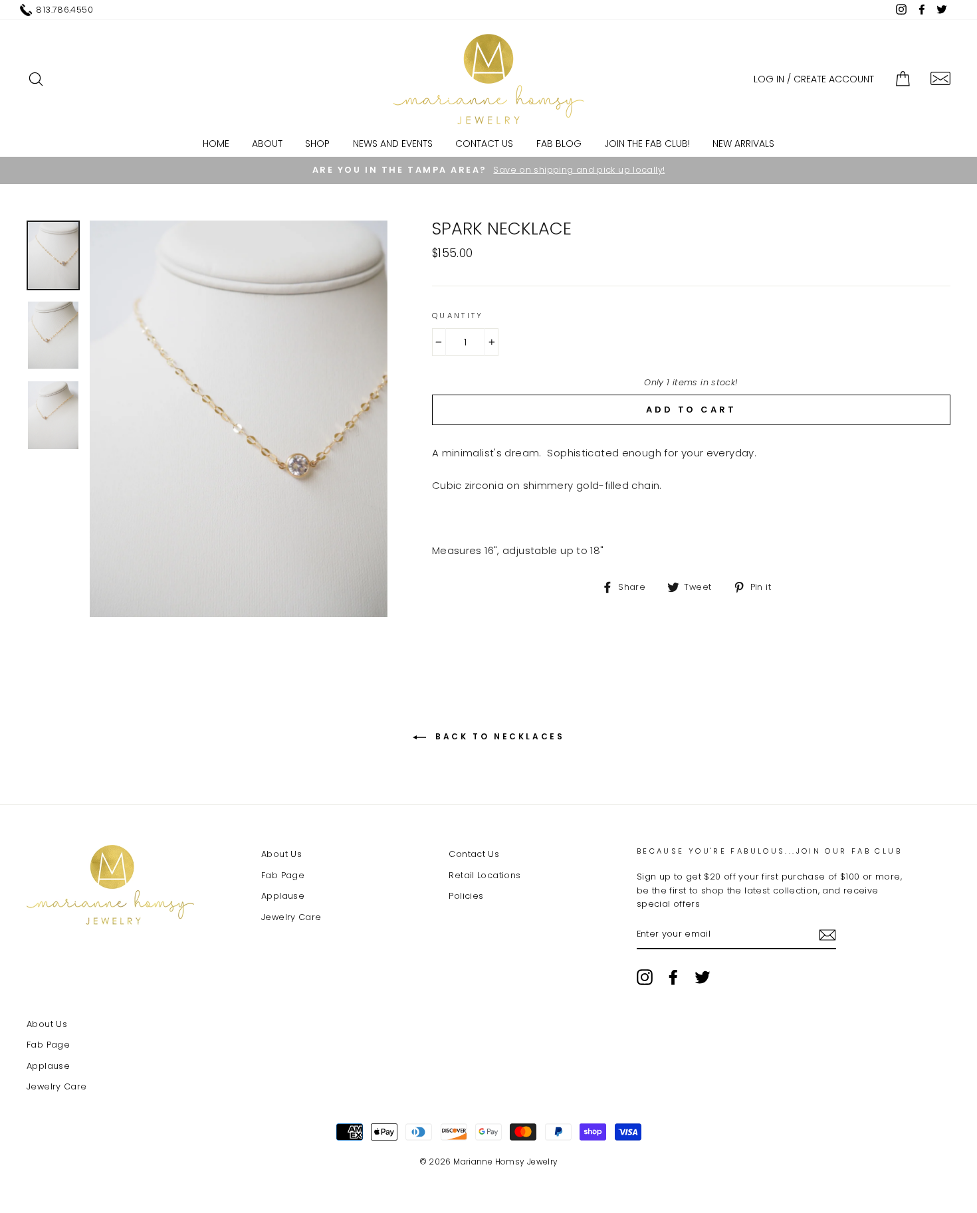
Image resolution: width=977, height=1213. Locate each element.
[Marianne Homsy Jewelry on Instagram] (645, 977)
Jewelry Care (291, 917)
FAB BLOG (559, 143)
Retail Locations (484, 875)
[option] (488, 170)
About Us (281, 854)
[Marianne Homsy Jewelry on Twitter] (702, 977)
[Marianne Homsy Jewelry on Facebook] (673, 977)
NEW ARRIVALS (743, 143)
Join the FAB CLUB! (647, 143)
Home (216, 143)
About (267, 143)
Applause (282, 895)
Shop (317, 143)
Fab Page (282, 875)
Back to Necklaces (498, 736)
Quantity (458, 315)
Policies (466, 895)
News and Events (393, 143)
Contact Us (484, 143)
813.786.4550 (64, 9)
